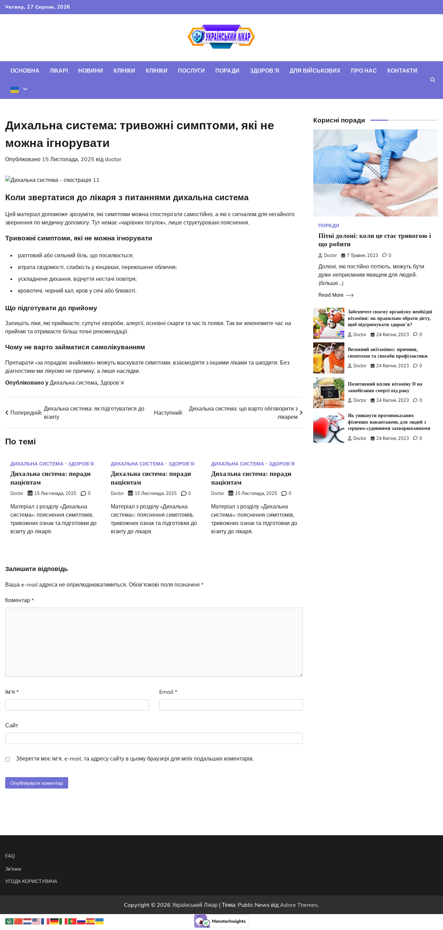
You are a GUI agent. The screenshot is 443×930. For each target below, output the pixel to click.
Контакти (402, 70)
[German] (54, 920)
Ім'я (12, 691)
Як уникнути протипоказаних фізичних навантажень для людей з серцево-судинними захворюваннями (389, 422)
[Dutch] (27, 920)
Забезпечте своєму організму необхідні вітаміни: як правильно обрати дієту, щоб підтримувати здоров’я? (390, 318)
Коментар (19, 600)
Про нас (364, 70)
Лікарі (59, 70)
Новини (90, 70)
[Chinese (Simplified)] (18, 920)
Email (168, 691)
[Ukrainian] (19, 89)
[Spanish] (90, 920)
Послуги (191, 70)
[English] (36, 920)
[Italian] (63, 920)
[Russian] (81, 920)
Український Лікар (195, 904)
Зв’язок (13, 869)
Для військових (315, 70)
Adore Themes (299, 904)
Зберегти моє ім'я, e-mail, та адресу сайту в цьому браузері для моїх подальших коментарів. (135, 758)
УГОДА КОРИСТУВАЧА (31, 881)
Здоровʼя (264, 70)
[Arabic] (9, 920)
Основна (24, 70)
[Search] (432, 80)
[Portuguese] (72, 920)
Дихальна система (73, 382)
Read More (331, 295)
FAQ (10, 856)
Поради (227, 70)
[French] (45, 920)
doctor (113, 159)
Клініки (124, 70)
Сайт (11, 725)
